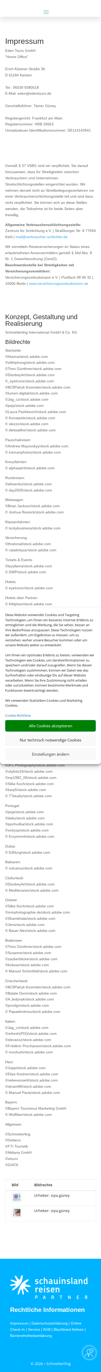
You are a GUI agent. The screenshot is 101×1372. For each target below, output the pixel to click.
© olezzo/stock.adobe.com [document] (26, 424)
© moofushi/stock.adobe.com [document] (29, 1052)
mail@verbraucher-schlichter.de (42, 237)
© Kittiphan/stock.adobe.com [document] (28, 604)
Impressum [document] (24, 41)
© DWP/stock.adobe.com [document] (25, 572)
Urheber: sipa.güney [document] (52, 1195)
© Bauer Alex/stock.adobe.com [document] (30, 931)
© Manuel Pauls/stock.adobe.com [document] (32, 1093)
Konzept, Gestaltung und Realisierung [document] (41, 320)
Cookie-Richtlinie (18, 715)
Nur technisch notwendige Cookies (50, 740)
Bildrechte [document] (17, 342)
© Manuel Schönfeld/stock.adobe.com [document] (36, 971)
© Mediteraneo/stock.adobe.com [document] (32, 890)
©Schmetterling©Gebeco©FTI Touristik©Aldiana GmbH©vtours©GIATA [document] (18, 1149)
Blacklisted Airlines (69, 1329)
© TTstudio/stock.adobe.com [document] (28, 796)
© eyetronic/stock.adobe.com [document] (29, 588)
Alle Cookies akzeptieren (50, 725)
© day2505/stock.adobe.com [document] (28, 490)
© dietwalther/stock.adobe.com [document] (30, 430)
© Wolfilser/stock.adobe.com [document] (28, 1114)
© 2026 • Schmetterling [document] (51, 1363)
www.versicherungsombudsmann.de (58, 283)
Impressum (19, 1323)
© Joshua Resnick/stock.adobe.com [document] (34, 512)
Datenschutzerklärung (50, 1323)
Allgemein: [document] (13, 1124)
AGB (47, 1329)
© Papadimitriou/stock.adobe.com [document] (32, 1012)
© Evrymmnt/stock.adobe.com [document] (29, 836)
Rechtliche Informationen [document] (47, 1310)
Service (34, 1329)
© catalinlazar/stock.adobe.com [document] (30, 550)
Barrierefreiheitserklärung (31, 1336)
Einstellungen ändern (50, 754)
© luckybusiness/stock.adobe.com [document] (33, 528)
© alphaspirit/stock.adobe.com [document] (30, 468)
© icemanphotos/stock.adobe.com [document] (33, 452)
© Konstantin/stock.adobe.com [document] (30, 418)
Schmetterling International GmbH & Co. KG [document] (41, 332)
